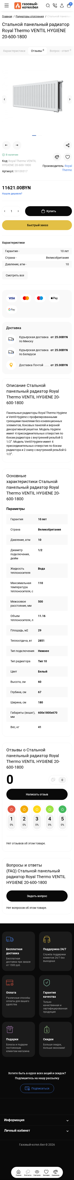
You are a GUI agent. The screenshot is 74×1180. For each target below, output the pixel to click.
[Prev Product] (6, 145)
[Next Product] (17, 145)
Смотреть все (15, 275)
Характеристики (14, 50)
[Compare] (57, 157)
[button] (4, 99)
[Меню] (6, 5)
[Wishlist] (67, 157)
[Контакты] (55, 5)
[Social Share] (67, 145)
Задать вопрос (37, 896)
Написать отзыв (37, 794)
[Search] (48, 5)
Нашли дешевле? (12, 193)
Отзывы (37, 50)
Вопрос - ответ (60, 50)
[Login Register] (62, 5)
